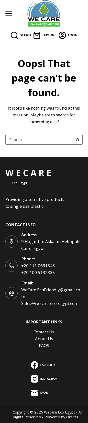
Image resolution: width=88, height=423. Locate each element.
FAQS (44, 345)
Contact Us (43, 332)
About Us (44, 338)
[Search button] (78, 140)
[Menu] (8, 13)
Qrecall (72, 416)
